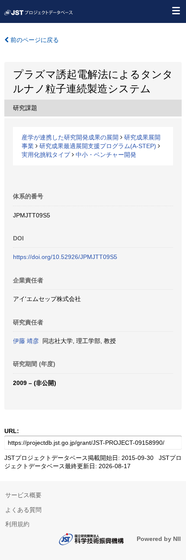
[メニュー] (176, 10)
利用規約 (17, 524)
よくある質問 (23, 509)
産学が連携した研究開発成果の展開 (70, 137)
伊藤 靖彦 (26, 340)
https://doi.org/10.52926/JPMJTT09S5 (65, 256)
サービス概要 (23, 495)
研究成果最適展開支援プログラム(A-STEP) (97, 145)
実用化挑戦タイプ (46, 154)
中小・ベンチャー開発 (106, 154)
